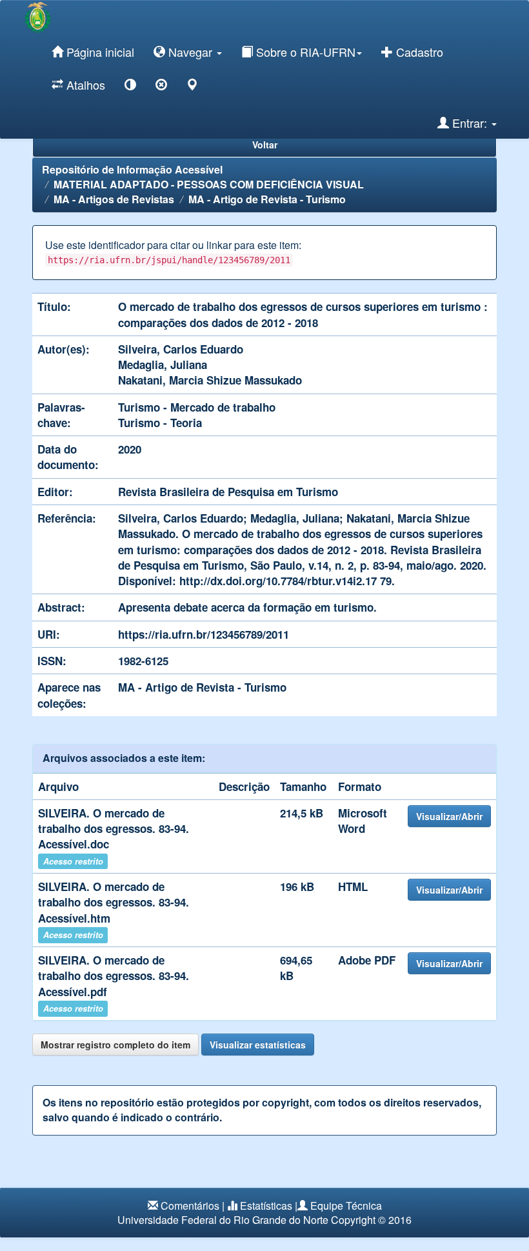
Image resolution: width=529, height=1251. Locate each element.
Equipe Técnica (346, 1205)
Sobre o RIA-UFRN (304, 51)
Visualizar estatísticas (258, 1044)
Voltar (264, 144)
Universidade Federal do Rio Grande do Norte (222, 1219)
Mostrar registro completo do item (115, 1044)
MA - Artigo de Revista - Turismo (267, 199)
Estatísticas (266, 1205)
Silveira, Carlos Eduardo (180, 349)
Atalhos (84, 84)
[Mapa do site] (192, 87)
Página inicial (98, 51)
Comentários (190, 1205)
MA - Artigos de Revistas (114, 199)
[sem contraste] (161, 87)
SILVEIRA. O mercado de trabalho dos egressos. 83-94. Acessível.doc (113, 828)
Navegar (190, 51)
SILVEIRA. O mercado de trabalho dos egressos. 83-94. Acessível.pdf (113, 975)
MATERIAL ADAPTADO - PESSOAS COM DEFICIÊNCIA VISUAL (209, 184)
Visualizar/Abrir (449, 816)
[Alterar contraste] (130, 87)
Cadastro (418, 51)
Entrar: (469, 122)
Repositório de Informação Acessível (132, 169)
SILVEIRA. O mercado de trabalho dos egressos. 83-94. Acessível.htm (113, 902)
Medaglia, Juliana (162, 364)
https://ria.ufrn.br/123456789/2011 (203, 634)
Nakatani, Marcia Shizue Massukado (210, 380)
